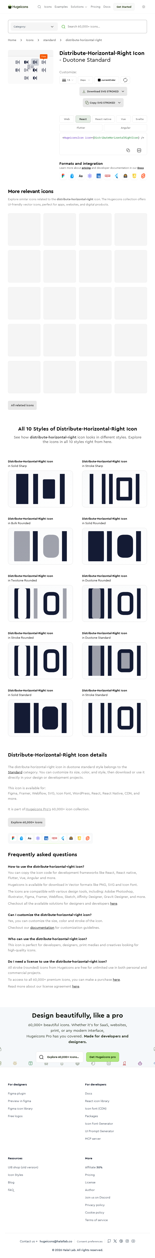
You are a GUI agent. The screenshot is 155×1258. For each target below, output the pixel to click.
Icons (29, 40)
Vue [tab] (123, 119)
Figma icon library (20, 1108)
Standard (15, 772)
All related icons (22, 405)
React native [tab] (103, 119)
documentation (42, 927)
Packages (91, 1116)
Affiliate (93, 1167)
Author (90, 1190)
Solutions (77, 7)
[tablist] (103, 123)
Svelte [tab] (140, 119)
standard (49, 40)
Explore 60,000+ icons (26, 822)
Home (12, 40)
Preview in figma (19, 1101)
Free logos (15, 1116)
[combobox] (34, 26)
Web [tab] (67, 119)
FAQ (11, 1190)
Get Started (124, 7)
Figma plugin (17, 1093)
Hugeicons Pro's (38, 809)
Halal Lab (69, 1250)
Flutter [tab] (81, 128)
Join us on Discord (97, 1197)
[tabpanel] (103, 144)
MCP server (93, 1139)
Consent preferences (89, 1241)
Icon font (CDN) (95, 1108)
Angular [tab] (125, 128)
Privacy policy (95, 1205)
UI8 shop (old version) (23, 1167)
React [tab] (83, 119)
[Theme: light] (143, 6)
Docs (140, 168)
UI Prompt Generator (99, 1131)
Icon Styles (15, 1175)
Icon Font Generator (99, 1123)
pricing (86, 168)
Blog (11, 1182)
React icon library (97, 1101)
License (90, 1182)
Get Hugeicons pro (102, 1057)
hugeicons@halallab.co (56, 1241)
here (113, 903)
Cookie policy (94, 1212)
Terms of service (96, 1220)
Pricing (90, 1175)
